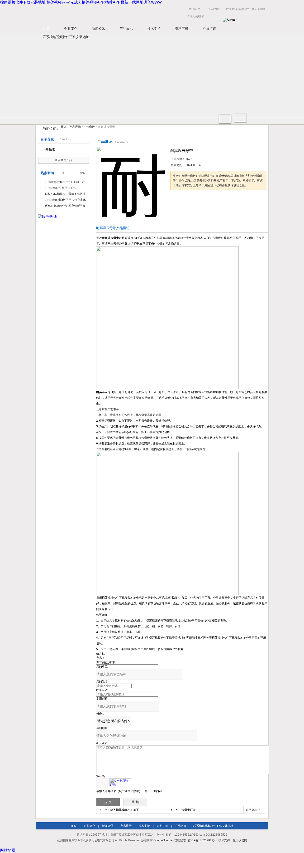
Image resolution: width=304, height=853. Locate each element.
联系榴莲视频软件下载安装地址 (246, 9)
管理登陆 (180, 840)
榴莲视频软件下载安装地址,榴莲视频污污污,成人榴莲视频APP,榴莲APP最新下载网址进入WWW (81, 2)
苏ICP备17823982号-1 (202, 840)
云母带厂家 (188, 810)
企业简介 (70, 28)
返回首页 (194, 9)
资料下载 (181, 28)
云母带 (90, 126)
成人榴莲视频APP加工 (124, 810)
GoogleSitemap (163, 840)
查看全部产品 (63, 160)
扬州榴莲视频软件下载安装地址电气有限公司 (109, 14)
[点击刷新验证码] (120, 782)
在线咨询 (209, 28)
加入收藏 (213, 9)
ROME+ (82, 173)
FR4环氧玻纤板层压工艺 (60, 188)
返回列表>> (253, 810)
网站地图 (7, 850)
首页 (46, 28)
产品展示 (126, 28)
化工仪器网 (240, 840)
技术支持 (154, 28)
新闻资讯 (98, 28)
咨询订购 (185, 199)
